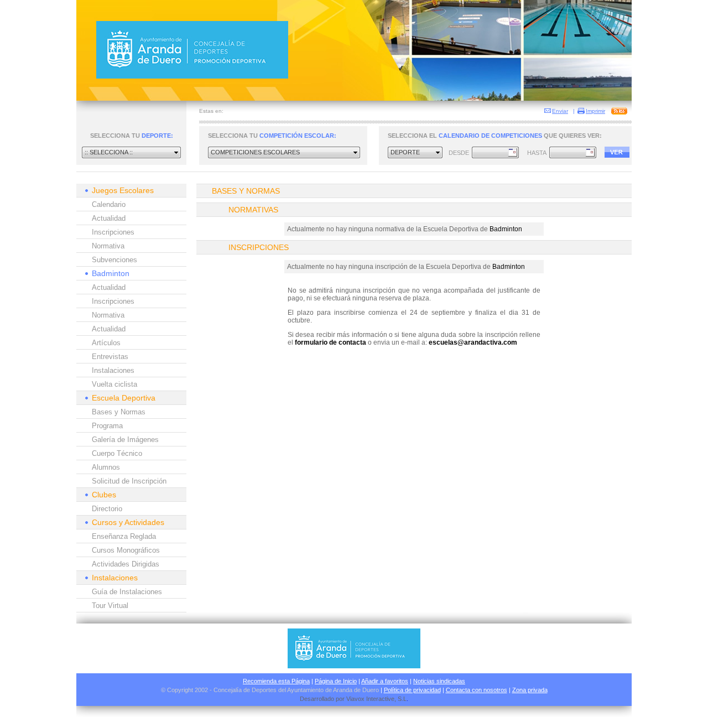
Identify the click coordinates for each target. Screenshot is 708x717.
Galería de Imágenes (125, 439)
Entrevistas (110, 356)
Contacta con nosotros (476, 690)
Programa (107, 426)
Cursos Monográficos (126, 550)
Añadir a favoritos (384, 681)
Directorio (107, 509)
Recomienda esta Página (276, 681)
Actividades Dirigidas (125, 564)
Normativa (108, 246)
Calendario (109, 204)
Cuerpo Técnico (117, 453)
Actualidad (109, 218)
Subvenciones (114, 260)
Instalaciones (113, 370)
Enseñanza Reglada (124, 536)
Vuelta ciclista (114, 384)
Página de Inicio (336, 681)
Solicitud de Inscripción (129, 481)
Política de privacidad (412, 690)
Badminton (110, 273)
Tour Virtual (110, 605)
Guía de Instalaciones (127, 592)
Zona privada (530, 690)
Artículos (106, 343)
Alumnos (106, 467)
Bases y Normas (118, 412)
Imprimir (595, 111)
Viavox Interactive (370, 698)
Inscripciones (113, 232)
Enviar (560, 111)
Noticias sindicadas (439, 681)
